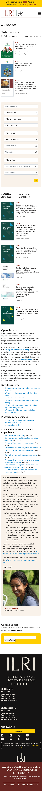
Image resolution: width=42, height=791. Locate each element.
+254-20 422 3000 (9, 696)
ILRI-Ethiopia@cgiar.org (10, 719)
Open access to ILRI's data (14, 436)
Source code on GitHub (12, 425)
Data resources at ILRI (12, 423)
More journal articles (25, 196)
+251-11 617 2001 (9, 717)
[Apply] (36, 180)
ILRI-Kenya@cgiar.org (10, 700)
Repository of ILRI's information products (19, 420)
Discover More (32, 37)
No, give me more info (28, 785)
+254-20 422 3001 (9, 698)
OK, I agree (9, 785)
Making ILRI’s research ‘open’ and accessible (20, 455)
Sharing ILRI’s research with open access (19, 443)
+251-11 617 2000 (9, 715)
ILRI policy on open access (14, 398)
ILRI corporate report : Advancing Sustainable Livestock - (21, 3)
